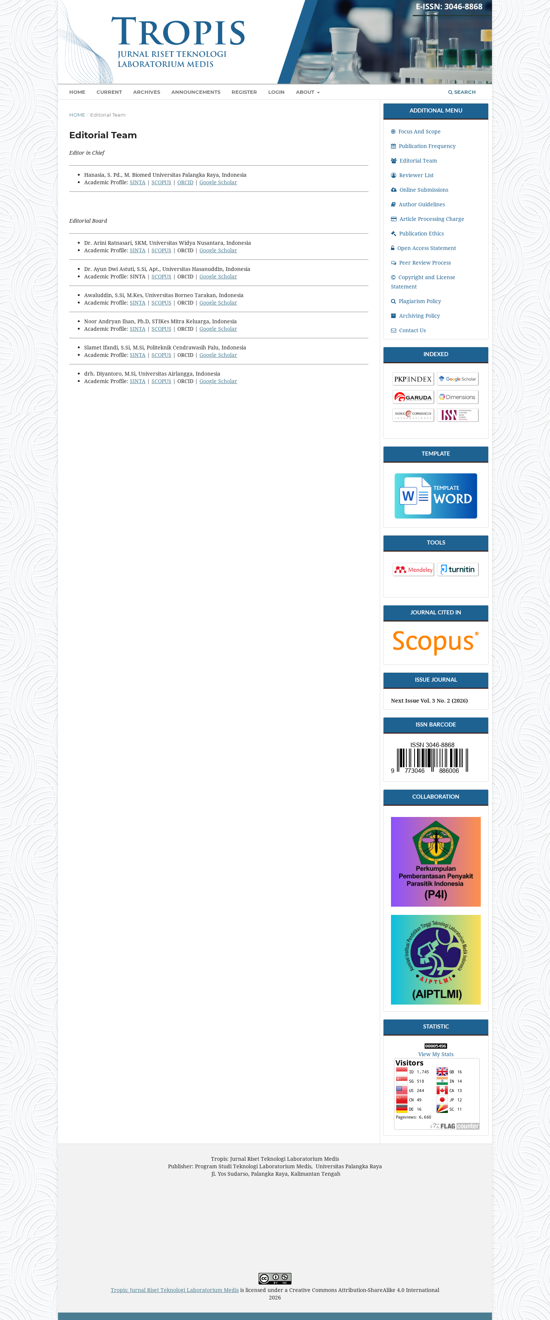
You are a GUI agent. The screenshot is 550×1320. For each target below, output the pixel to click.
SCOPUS (161, 182)
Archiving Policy (419, 315)
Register (244, 92)
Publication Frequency (426, 145)
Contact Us (412, 330)
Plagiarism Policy (419, 301)
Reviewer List (416, 175)
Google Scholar (218, 182)
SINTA (138, 182)
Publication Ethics (421, 233)
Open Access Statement (426, 248)
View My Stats (435, 1054)
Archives (146, 92)
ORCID (185, 182)
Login (276, 92)
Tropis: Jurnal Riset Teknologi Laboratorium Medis (175, 1289)
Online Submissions (423, 189)
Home (77, 92)
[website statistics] (436, 1046)
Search (464, 92)
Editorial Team (417, 160)
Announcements (195, 92)
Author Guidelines (421, 204)
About (306, 92)
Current (109, 92)
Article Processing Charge (431, 218)
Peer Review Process (424, 262)
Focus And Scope (419, 131)
